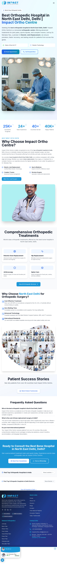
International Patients (36, 510)
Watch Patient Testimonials (30, 391)
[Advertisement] (28, 557)
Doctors (32, 503)
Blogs (31, 505)
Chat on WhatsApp (40, 461)
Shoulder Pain (6, 543)
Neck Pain (5, 538)
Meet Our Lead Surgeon (11, 179)
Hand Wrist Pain (6, 534)
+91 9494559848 (37, 529)
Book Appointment (11, 51)
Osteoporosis (5, 541)
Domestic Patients (35, 513)
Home (31, 498)
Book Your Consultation (20, 461)
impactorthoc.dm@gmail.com (40, 532)
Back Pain (4, 526)
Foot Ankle (5, 531)
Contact (32, 508)
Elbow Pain (5, 529)
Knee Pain (4, 536)
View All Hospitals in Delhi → (28, 489)
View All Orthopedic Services (27, 284)
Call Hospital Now (30, 51)
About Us (32, 500)
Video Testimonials (35, 515)
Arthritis (4, 524)
